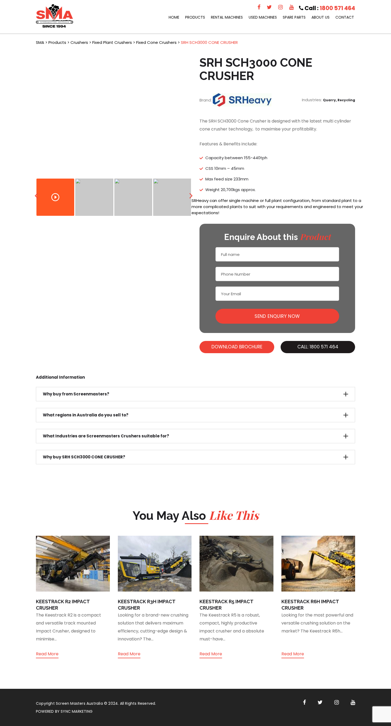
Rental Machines (227, 17)
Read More (47, 654)
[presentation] (36, 195)
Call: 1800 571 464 (317, 347)
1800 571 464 (337, 8)
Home (174, 17)
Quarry (329, 100)
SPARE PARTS (294, 17)
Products (195, 17)
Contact (344, 17)
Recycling (346, 100)
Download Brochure (236, 347)
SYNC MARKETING (77, 711)
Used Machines (263, 17)
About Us (320, 17)
